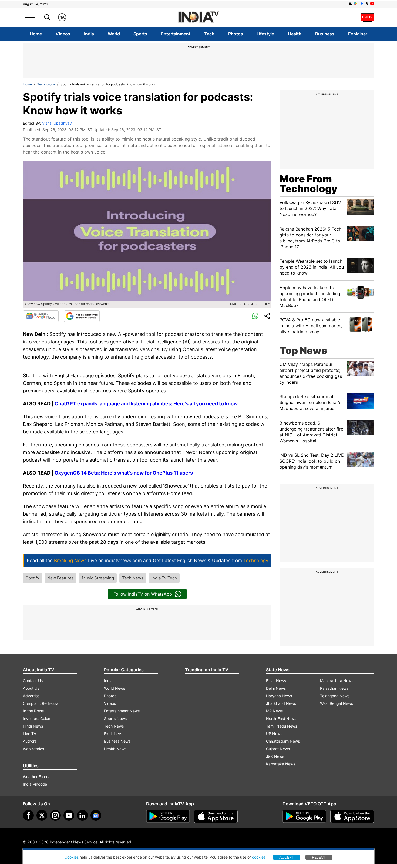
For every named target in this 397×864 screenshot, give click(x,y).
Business (324, 33)
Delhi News (276, 688)
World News (114, 688)
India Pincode (35, 784)
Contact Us (33, 680)
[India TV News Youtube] (372, 3)
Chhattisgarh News (283, 741)
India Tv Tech (164, 578)
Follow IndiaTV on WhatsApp (142, 594)
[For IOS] (352, 816)
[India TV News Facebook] (362, 3)
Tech (209, 33)
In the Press (33, 711)
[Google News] (41, 316)
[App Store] (216, 816)
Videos (63, 33)
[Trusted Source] (82, 316)
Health (294, 33)
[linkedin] (82, 815)
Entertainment (175, 33)
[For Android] (304, 816)
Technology (46, 84)
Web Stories (33, 748)
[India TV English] (198, 17)
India (89, 33)
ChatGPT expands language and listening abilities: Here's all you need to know (146, 403)
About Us (31, 688)
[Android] (355, 3)
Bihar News (276, 680)
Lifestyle (265, 33)
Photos (235, 33)
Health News (115, 748)
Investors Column (38, 718)
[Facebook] (28, 815)
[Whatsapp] (255, 316)
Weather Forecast (38, 776)
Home (36, 33)
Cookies (72, 857)
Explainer (357, 33)
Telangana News (334, 695)
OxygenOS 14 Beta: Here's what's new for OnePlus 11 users (124, 473)
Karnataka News (280, 764)
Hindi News (33, 726)
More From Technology (308, 184)
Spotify (32, 578)
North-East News (281, 718)
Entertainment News (122, 711)
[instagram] (55, 815)
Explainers (113, 733)
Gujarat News (278, 748)
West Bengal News (336, 703)
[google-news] (95, 815)
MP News (274, 711)
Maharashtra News (336, 680)
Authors (29, 741)
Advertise (31, 695)
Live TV (29, 733)
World (114, 33)
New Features (60, 578)
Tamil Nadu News (281, 726)
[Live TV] (367, 17)
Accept (286, 857)
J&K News (275, 756)
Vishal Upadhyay (57, 123)
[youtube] (68, 815)
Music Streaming (98, 578)
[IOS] (350, 3)
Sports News (115, 718)
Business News (117, 741)
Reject (319, 857)
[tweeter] (41, 815)
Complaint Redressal (41, 703)
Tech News (132, 578)
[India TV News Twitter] (367, 3)
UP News (274, 733)
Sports (140, 33)
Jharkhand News (281, 703)
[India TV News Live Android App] (168, 816)
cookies (258, 857)
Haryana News (279, 695)
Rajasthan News (334, 688)
